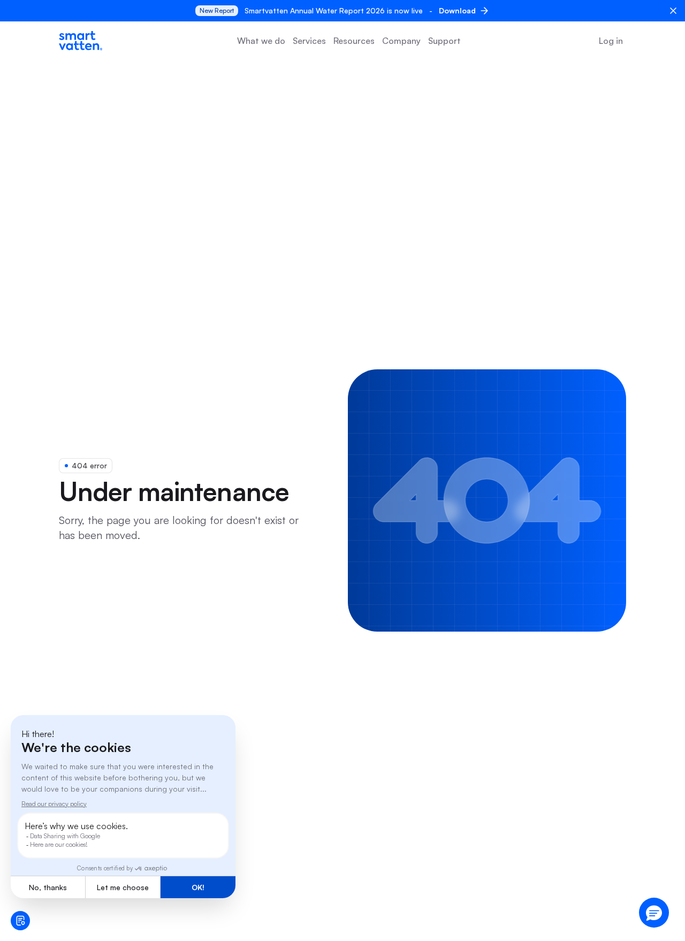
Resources (354, 40)
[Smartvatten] (80, 40)
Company (401, 40)
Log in (611, 40)
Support (444, 40)
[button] (654, 913)
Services (309, 40)
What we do (261, 40)
